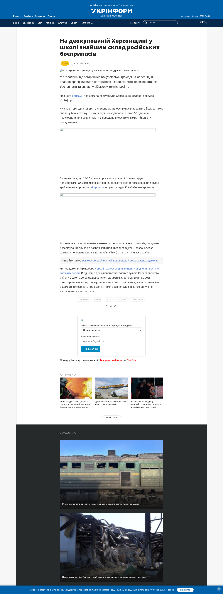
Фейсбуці (77, 95)
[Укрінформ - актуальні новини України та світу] (111, 10)
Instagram (117, 360)
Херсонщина (84, 299)
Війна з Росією (137, 299)
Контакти (135, 22)
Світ (39, 22)
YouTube (132, 360)
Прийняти (185, 590)
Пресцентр (40, 16)
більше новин (111, 418)
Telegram (105, 360)
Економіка (28, 22)
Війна (16, 22)
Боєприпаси (121, 299)
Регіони (50, 22)
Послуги (17, 16)
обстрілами (97, 187)
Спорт (74, 22)
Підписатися (91, 349)
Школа (108, 299)
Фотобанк (28, 16)
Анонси (51, 16)
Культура (62, 22)
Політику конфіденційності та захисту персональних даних (145, 590)
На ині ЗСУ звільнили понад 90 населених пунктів (119, 260)
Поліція (97, 299)
